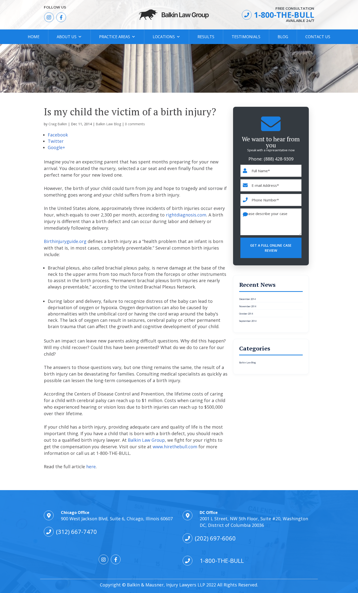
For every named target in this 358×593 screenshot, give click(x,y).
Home (33, 36)
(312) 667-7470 (76, 532)
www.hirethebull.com (175, 446)
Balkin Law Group (146, 440)
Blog (283, 36)
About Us (66, 36)
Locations (164, 36)
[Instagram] (49, 17)
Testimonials (246, 36)
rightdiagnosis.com (186, 215)
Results (206, 36)
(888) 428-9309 (278, 159)
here (91, 466)
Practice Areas (114, 36)
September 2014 (247, 321)
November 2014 (247, 306)
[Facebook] (61, 17)
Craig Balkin (57, 124)
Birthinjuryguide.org (65, 241)
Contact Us (317, 36)
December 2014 (247, 299)
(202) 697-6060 (215, 538)
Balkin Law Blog (108, 124)
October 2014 (246, 313)
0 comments (135, 124)
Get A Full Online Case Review (271, 248)
